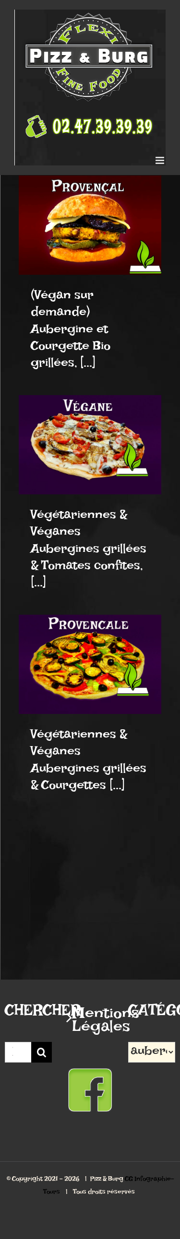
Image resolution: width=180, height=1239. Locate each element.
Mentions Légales (90, 1024)
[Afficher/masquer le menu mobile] (161, 160)
